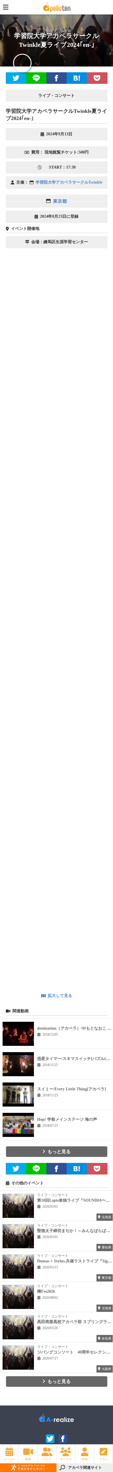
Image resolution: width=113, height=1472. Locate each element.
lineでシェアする (36, 78)
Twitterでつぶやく (16, 78)
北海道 (106, 1217)
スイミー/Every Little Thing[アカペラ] (71, 1089)
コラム (103, 1459)
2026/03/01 (50, 1207)
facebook (63, 1438)
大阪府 (106, 1369)
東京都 (60, 201)
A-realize (56, 1420)
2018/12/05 (50, 1035)
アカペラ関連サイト (85, 1467)
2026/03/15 (50, 1267)
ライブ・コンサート (52, 1195)
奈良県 (106, 1338)
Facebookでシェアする (56, 78)
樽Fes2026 (46, 1291)
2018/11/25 (50, 1065)
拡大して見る (60, 995)
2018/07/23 (50, 1126)
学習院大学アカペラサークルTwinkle (69, 182)
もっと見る (59, 1151)
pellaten (56, 6)
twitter (50, 1438)
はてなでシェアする (77, 78)
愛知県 (106, 1247)
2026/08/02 (50, 1298)
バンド (47, 1459)
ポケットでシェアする (97, 78)
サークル (66, 1459)
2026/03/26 (50, 1328)
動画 (28, 1459)
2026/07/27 (50, 1358)
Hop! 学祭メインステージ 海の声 (67, 1119)
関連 (85, 1459)
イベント (9, 1459)
